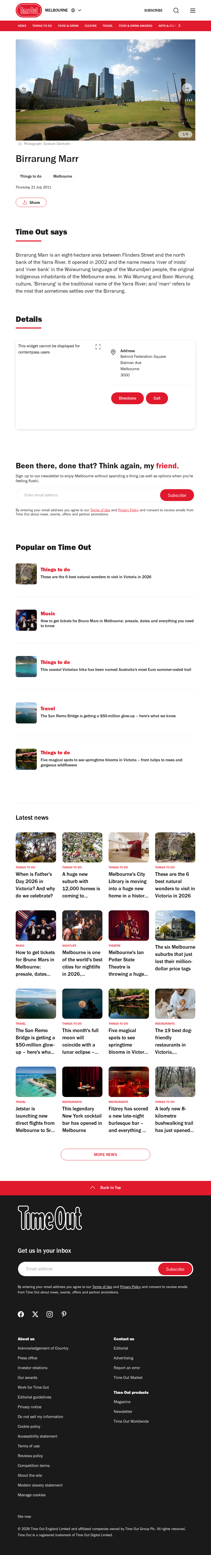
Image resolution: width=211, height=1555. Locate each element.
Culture (90, 26)
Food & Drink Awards (135, 26)
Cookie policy (29, 1427)
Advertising (123, 1359)
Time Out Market (128, 1378)
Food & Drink (68, 26)
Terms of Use (100, 511)
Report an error (127, 1368)
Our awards (27, 1378)
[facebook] (21, 1314)
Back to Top (110, 1188)
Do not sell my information (40, 1417)
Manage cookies (32, 1495)
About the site (30, 1476)
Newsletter (123, 1412)
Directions (127, 399)
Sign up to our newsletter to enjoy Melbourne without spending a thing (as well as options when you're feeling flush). (104, 478)
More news (105, 1155)
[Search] (176, 10)
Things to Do (42, 26)
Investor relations (32, 1368)
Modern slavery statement (40, 1486)
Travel (108, 26)
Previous (24, 88)
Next (187, 88)
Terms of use (29, 1447)
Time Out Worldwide (131, 1422)
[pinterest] (64, 1314)
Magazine (122, 1402)
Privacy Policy (128, 511)
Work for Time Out (33, 1388)
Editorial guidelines (34, 1398)
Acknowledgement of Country (43, 1349)
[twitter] (35, 1314)
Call (157, 399)
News (22, 26)
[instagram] (50, 1314)
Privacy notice (29, 1407)
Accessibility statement (37, 1437)
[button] (98, 347)
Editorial (121, 1349)
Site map (24, 1517)
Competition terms (34, 1466)
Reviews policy (30, 1456)
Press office (27, 1359)
